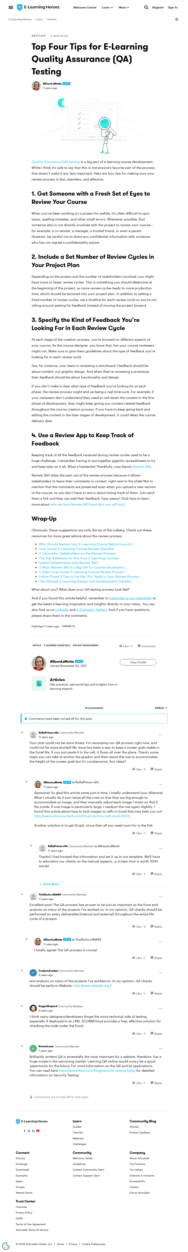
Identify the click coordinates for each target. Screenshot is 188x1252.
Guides (77, 1126)
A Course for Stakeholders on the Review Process (77, 553)
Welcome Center (83, 1158)
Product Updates (140, 1132)
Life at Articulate (140, 1192)
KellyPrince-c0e (49, 732)
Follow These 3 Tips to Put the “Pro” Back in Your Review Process (89, 576)
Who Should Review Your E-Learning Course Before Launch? (86, 544)
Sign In (173, 7)
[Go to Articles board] (39, 683)
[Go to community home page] (38, 7)
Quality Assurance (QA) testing (56, 162)
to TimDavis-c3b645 (86, 939)
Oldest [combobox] (161, 708)
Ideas (19, 1181)
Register (158, 7)
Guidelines (79, 1163)
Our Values (136, 1169)
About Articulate (139, 1158)
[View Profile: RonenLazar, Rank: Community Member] (33, 1048)
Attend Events (24, 1192)
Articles (52, 19)
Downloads (22, 1169)
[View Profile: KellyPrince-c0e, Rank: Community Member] (33, 735)
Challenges (79, 1144)
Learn (39, 19)
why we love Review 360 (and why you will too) (87, 504)
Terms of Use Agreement (31, 1224)
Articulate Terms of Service (32, 1229)
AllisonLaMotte (52, 83)
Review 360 (142, 466)
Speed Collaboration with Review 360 (68, 563)
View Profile (138, 662)
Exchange (22, 1163)
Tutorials (78, 1132)
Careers (134, 1186)
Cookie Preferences (93, 1244)
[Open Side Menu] (11, 7)
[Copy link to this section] (91, 202)
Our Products (137, 1163)
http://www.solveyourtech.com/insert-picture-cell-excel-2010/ (82, 816)
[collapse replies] (22, 732)
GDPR (19, 1218)
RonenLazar (46, 1046)
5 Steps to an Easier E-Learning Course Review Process (81, 572)
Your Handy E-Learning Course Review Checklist (76, 549)
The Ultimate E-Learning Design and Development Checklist (85, 581)
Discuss (20, 1158)
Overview (21, 1206)
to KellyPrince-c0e (85, 782)
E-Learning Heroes (20, 19)
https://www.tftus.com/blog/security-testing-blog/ (97, 1070)
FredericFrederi (48, 970)
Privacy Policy (24, 1212)
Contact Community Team (88, 1169)
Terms (60, 1244)
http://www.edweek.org (91, 985)
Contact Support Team (86, 1175)
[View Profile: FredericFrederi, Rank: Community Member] (33, 972)
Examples (22, 1175)
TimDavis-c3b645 (50, 894)
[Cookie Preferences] (6, 1246)
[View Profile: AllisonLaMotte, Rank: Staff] (36, 85)
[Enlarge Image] (94, 124)
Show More (51, 884)
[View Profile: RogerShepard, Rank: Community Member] (33, 1008)
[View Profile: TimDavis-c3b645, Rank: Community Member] (33, 896)
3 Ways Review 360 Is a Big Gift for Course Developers (81, 567)
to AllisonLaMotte (107, 846)
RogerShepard (48, 1006)
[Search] (146, 7)
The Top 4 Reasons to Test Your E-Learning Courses (79, 558)
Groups (20, 1186)
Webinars (78, 1138)
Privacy (73, 1244)
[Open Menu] (176, 19)
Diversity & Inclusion (142, 1175)
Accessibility (137, 1181)
